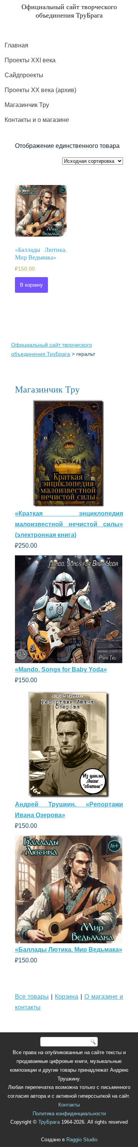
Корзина (66, 996)
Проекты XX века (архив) (40, 90)
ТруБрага (49, 1122)
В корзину (31, 285)
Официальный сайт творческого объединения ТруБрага (69, 10)
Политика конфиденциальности (69, 1113)
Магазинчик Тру (27, 105)
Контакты (69, 1105)
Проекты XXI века (30, 60)
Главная (16, 45)
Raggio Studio (81, 1139)
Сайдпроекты (24, 75)
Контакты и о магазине (37, 120)
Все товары (32, 996)
